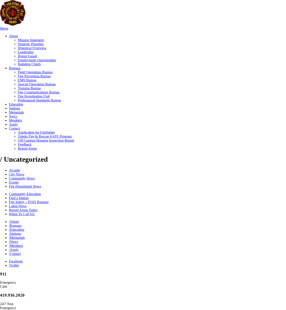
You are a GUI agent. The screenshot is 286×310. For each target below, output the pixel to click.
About (13, 36)
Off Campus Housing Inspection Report (46, 140)
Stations (14, 108)
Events (14, 182)
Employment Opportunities (37, 60)
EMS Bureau (27, 80)
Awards (14, 170)
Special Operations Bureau (37, 84)
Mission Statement (31, 40)
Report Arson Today (23, 210)
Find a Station (19, 198)
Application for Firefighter (36, 132)
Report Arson (27, 148)
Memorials (16, 112)
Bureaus (15, 68)
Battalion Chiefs (29, 64)
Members (15, 120)
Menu (4, 28)
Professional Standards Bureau (39, 100)
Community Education (25, 194)
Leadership (26, 52)
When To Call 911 (22, 214)
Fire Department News (25, 186)
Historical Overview (32, 48)
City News (16, 174)
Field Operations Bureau (35, 72)
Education (16, 104)
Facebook (16, 261)
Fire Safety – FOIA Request (28, 202)
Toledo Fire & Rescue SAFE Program (45, 136)
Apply (13, 124)
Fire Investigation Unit (34, 96)
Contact (14, 128)
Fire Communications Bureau (38, 92)
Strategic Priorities (31, 44)
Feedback (25, 144)
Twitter (14, 265)
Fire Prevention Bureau (34, 76)
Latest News (18, 206)
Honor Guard (27, 56)
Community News (22, 178)
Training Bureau (29, 88)
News (13, 116)
